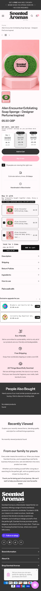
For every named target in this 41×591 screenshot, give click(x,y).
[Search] (31, 15)
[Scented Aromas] (18, 15)
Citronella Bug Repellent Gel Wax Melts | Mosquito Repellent (22, 316)
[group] (20, 65)
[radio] (7, 140)
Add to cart (30, 248)
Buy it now (20, 158)
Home (4, 25)
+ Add (37, 306)
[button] (6, 5)
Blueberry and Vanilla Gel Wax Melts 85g (22, 305)
